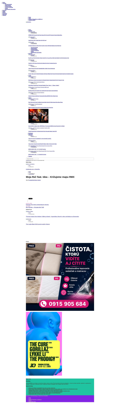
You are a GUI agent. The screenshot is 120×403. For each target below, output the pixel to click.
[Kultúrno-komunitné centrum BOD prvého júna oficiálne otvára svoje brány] (35, 104)
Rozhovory (4, 13)
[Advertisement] (48, 25)
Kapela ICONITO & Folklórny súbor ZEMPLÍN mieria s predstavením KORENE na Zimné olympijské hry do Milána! (46, 126)
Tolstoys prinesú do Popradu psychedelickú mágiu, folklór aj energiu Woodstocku (41, 68)
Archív (29, 171)
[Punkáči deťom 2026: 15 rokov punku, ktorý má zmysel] (31, 36)
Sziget (6, 8)
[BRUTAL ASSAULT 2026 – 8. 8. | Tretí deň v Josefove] (40, 145)
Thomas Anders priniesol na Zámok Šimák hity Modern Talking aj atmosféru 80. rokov (42, 143)
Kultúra (4, 12)
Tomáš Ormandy (31, 174)
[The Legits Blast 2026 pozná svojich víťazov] (28, 219)
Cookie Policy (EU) (32, 401)
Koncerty (4, 10)
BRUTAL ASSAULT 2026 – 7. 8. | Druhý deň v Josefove (37, 154)
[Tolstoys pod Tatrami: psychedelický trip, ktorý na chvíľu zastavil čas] (30, 135)
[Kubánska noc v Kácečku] (30, 164)
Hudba (3, 11)
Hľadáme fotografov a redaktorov (35, 19)
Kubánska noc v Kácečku (33, 169)
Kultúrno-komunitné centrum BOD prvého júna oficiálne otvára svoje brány (40, 107)
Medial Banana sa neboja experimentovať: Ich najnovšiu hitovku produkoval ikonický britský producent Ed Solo (46, 80)
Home (3, 2)
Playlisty (4, 15)
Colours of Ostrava (9, 7)
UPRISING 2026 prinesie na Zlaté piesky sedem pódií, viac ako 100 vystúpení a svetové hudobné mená (45, 35)
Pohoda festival (8, 6)
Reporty (32, 141)
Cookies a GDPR (31, 20)
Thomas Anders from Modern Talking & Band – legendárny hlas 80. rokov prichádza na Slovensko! (52, 216)
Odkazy (29, 400)
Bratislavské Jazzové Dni (10, 9)
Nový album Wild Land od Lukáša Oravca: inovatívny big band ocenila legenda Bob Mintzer (43, 90)
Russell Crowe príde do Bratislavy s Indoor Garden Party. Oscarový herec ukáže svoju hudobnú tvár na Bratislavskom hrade (48, 58)
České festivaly (33, 146)
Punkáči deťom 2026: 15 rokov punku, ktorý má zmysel (37, 40)
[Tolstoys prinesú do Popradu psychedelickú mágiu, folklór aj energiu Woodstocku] (30, 65)
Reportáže (4, 14)
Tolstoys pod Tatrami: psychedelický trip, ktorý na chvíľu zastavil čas (39, 138)
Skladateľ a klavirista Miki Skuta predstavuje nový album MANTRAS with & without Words (43, 96)
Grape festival (8, 5)
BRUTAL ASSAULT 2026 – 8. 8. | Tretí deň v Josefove (37, 149)
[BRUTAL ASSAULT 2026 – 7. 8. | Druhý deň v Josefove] (41, 151)
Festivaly (4, 3)
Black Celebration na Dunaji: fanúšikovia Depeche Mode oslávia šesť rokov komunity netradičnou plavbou (45, 102)
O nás (29, 18)
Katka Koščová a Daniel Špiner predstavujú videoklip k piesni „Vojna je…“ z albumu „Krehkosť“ (43, 85)
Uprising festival (8, 4)
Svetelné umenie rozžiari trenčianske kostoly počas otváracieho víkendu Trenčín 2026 (42, 131)
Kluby (29, 165)
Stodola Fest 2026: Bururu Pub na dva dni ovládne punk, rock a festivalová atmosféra (42, 63)
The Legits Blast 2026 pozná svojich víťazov (38, 224)
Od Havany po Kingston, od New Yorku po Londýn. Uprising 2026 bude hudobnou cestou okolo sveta (44, 45)
